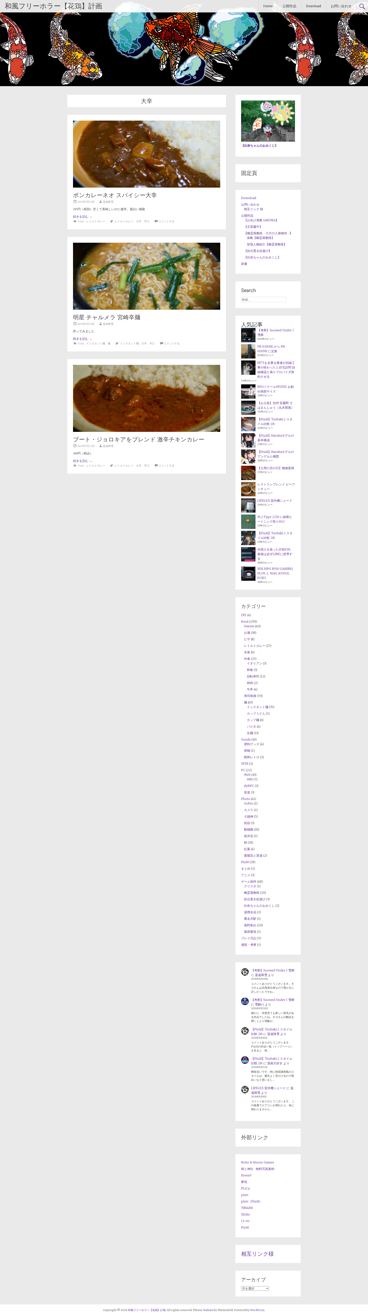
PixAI (245, 862)
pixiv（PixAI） (251, 1201)
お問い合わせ (341, 6)
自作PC (249, 786)
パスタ (251, 726)
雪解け (259, 1004)
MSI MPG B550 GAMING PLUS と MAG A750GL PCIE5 (275, 573)
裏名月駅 (250, 919)
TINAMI (247, 1208)
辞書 (244, 264)
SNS (250, 779)
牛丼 (250, 689)
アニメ (245, 875)
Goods (246, 739)
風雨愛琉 (250, 932)
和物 (247, 750)
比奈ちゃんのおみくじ (259, 145)
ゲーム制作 (248, 881)
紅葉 (247, 849)
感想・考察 (248, 945)
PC (243, 770)
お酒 (247, 633)
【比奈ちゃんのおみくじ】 (262, 257)
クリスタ (250, 886)
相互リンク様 (257, 1254)
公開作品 (289, 6)
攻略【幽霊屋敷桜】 (260, 238)
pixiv (244, 1195)
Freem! (246, 1175)
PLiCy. (245, 1188)
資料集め (250, 925)
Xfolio (245, 1214)
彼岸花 (248, 836)
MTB (244, 763)
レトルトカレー (95, 221)
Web (247, 775)
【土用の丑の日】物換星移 (275, 468)
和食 (250, 670)
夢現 (244, 1182)
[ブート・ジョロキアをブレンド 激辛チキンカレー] (146, 430)
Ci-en (245, 1221)
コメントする (166, 221)
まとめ (245, 868)
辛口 (147, 221)
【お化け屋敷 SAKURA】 (261, 220)
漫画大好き (275, 1063)
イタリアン (254, 663)
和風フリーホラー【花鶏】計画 (53, 6)
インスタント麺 (95, 343)
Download (313, 6)
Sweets (249, 626)
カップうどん (256, 713)
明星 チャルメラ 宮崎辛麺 (106, 317)
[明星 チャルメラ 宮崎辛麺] (146, 308)
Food (81, 221)
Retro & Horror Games (257, 1162)
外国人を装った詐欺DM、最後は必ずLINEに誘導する (275, 553)
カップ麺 (253, 720)
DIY (243, 615)
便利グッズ (251, 744)
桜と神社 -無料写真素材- (258, 1169)
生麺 (250, 733)
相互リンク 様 (253, 209)
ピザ (247, 639)
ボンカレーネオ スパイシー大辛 (115, 195)
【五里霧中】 (253, 227)
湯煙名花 (250, 912)
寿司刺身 (250, 696)
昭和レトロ (251, 757)
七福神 (248, 816)
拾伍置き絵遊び (254, 899)
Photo (245, 799)
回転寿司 (253, 676)
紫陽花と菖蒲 (253, 855)
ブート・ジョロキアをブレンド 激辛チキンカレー (138, 439)
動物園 (248, 829)
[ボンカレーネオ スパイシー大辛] (146, 186)
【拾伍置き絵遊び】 (258, 251)
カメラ (248, 810)
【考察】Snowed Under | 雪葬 (272, 970)
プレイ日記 (248, 938)
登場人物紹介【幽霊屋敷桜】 (267, 244)
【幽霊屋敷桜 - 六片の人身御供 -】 (268, 233)
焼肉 (250, 683)
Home (268, 6)
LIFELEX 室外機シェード (274, 500)
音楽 (247, 792)
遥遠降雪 (108, 201)
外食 (247, 659)
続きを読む (82, 216)
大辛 (138, 221)
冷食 (247, 652)
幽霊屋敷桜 (251, 892)
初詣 (247, 823)
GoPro (248, 803)
